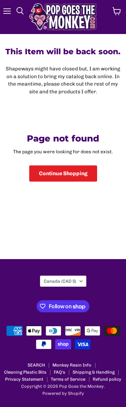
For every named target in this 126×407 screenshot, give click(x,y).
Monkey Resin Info (71, 365)
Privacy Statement (24, 379)
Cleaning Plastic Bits (25, 372)
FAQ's (59, 372)
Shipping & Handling (94, 372)
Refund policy (107, 379)
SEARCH (36, 365)
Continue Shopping (63, 173)
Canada (60, 281)
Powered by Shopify (63, 393)
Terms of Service (68, 379)
